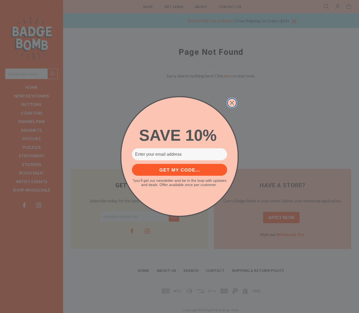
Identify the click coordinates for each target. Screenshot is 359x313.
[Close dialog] (232, 102)
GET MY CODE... (179, 170)
